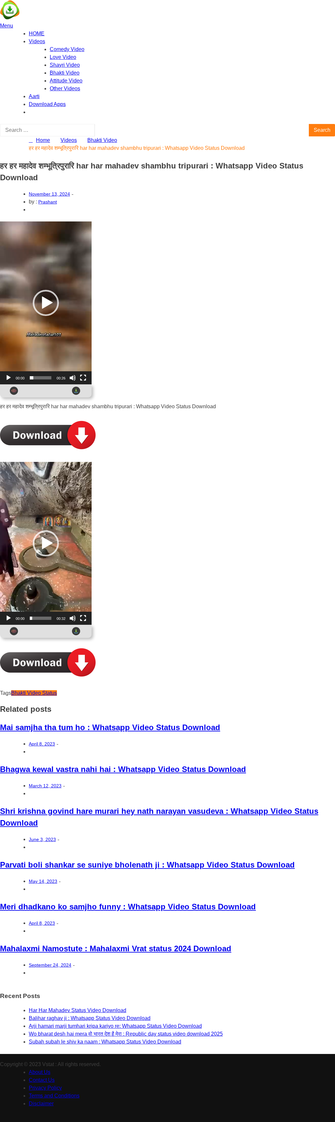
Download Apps (47, 104)
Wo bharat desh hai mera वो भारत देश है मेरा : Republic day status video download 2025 (126, 1034)
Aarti (34, 96)
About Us (39, 1072)
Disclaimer (41, 1103)
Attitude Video (66, 80)
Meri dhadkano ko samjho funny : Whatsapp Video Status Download (128, 906)
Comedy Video (67, 49)
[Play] (8, 378)
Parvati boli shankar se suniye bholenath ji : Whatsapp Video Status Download (147, 864)
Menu (6, 25)
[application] (46, 302)
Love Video (63, 57)
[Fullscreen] (83, 378)
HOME (36, 33)
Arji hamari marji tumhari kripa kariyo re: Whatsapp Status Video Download (115, 1026)
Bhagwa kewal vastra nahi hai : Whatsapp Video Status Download (123, 769)
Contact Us (42, 1080)
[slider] (40, 377)
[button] (46, 303)
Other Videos (65, 88)
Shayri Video (65, 65)
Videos (37, 41)
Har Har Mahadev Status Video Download (77, 1010)
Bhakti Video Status (34, 693)
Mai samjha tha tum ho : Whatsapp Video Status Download (110, 727)
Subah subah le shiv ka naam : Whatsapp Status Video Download (105, 1041)
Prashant (47, 201)
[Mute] (72, 378)
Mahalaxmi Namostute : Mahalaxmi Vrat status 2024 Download (115, 948)
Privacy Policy (45, 1088)
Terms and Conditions (54, 1095)
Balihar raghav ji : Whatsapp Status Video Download (89, 1018)
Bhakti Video (64, 73)
